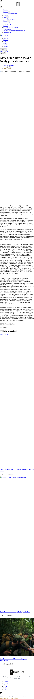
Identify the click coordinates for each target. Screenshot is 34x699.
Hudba (5, 43)
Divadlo (5, 40)
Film (4, 41)
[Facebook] (1, 693)
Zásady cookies (14, 698)
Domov (5, 38)
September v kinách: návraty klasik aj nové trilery (15, 612)
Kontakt (5, 46)
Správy (9, 68)
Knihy (5, 44)
